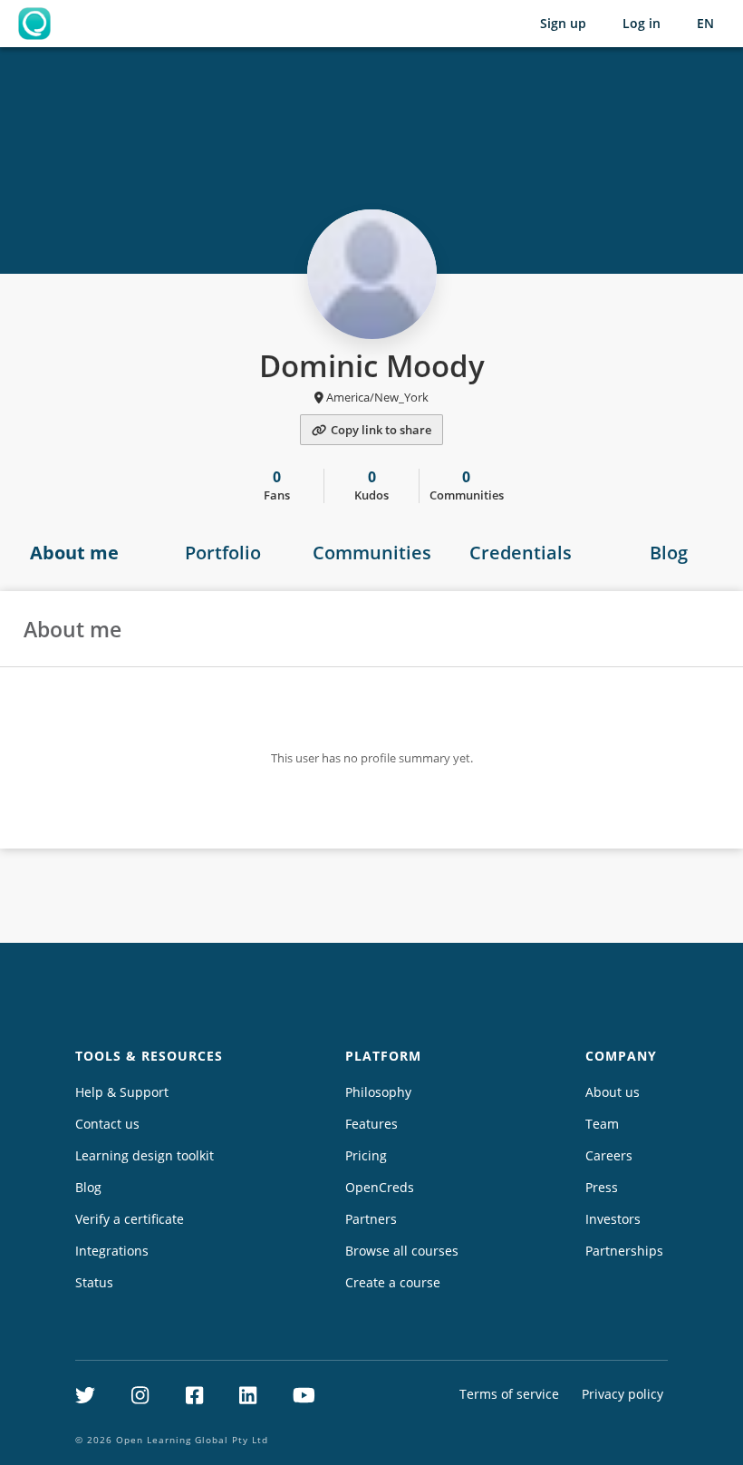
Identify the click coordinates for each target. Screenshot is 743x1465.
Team (602, 1123)
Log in (641, 23)
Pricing (366, 1155)
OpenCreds (379, 1187)
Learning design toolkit (144, 1155)
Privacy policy (622, 1393)
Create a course (392, 1282)
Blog (669, 552)
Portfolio (223, 552)
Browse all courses (401, 1250)
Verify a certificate (129, 1218)
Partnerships (624, 1250)
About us (612, 1092)
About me (74, 552)
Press (601, 1187)
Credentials (520, 552)
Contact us (107, 1123)
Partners (371, 1218)
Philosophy (378, 1092)
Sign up (563, 23)
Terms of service (509, 1393)
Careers (608, 1155)
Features (371, 1123)
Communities (372, 552)
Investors (613, 1218)
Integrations (112, 1250)
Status (94, 1282)
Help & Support (122, 1092)
